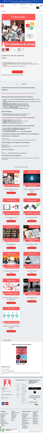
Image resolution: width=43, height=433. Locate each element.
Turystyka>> (35, 422)
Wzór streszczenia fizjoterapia (11, 217)
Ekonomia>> (24, 421)
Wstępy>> (13, 413)
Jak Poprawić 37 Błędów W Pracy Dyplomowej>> (17, 153)
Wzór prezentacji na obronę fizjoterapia (11, 271)
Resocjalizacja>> (36, 421)
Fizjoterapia (21, 74)
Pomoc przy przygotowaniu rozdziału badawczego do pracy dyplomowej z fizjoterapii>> (19, 140)
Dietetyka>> (24, 417)
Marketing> (35, 413)
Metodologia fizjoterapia (32, 297)
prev (4, 30)
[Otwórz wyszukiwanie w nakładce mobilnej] (29, 8)
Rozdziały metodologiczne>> (4, 422)
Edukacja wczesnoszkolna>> (25, 420)
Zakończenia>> (14, 414)
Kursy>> (12, 419)
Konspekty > (3, 417)
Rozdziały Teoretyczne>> (3, 420)
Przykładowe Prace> (4, 413)
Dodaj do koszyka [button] (11, 192)
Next (40, 11)
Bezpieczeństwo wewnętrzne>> (25, 415)
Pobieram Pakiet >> (21, 364)
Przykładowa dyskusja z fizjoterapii (11, 189)
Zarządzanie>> (35, 423)
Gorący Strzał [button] (7, 340)
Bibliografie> (3, 415)
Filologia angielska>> (26, 423)
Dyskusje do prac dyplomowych (12, 74)
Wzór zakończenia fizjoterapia (32, 217)
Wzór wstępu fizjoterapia (32, 271)
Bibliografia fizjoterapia (11, 244)
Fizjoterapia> (24, 426)
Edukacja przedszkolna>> (27, 418)
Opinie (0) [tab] (24, 84)
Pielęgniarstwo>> (36, 415)
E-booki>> (13, 418)
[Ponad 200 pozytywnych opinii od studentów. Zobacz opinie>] (34, 392)
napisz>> (6, 159)
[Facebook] (3, 403)
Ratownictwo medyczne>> (35, 420)
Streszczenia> (14, 415)
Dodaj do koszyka (17, 71)
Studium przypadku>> (15, 412)
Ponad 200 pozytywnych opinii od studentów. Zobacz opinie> (35, 397)
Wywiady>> (3, 425)
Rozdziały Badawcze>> (5, 423)
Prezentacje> (13, 417)
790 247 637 (6, 398)
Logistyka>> (35, 412)
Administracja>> (25, 413)
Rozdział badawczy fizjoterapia (32, 244)
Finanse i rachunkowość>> (25, 425)
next (38, 30)
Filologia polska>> (25, 422)
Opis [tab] (17, 84)
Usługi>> (13, 420)
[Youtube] (6, 403)
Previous (4, 11)
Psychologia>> (35, 418)
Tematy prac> (3, 414)
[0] (40, 6)
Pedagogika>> (35, 414)
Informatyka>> (25, 428)
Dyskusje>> (13, 411)
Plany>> (2, 418)
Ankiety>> (2, 424)
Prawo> (34, 417)
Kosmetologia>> (36, 411)
